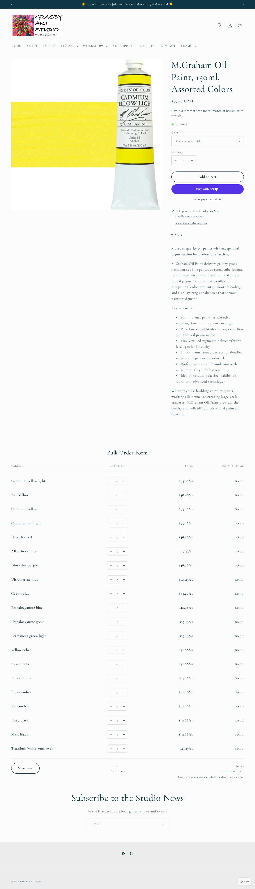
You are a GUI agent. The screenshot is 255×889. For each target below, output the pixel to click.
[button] (69, 46)
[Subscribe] (163, 824)
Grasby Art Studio (30, 881)
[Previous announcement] (12, 4)
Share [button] (178, 235)
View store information (191, 223)
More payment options (207, 199)
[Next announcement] (243, 4)
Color (174, 132)
